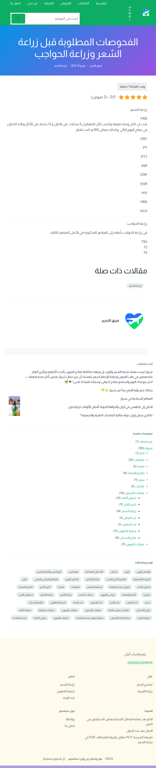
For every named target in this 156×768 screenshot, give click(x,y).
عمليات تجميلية (47, 610)
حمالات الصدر (86, 594)
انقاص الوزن (72, 579)
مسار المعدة (19, 617)
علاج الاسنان (128, 537)
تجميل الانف (128, 498)
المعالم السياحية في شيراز (136, 398)
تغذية (61, 586)
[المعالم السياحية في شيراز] (14, 402)
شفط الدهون (127, 531)
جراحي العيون (108, 594)
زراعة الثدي (66, 594)
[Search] (18, 18)
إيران (126, 571)
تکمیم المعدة (129, 594)
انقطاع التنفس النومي (46, 579)
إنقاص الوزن (143, 571)
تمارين (146, 594)
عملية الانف (144, 617)
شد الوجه (78, 602)
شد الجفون (129, 524)
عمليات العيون (135, 544)
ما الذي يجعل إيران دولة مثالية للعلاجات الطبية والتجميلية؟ (116, 415)
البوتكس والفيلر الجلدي (49, 571)
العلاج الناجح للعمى (116, 579)
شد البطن (130, 517)
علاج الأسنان (143, 610)
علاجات (139, 486)
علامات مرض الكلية (118, 610)
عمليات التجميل (134, 493)
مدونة (149, 448)
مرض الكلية (40, 617)
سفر (141, 479)
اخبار (141, 453)
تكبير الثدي (130, 504)
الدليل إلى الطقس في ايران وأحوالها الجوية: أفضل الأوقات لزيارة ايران (110, 407)
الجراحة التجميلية (141, 579)
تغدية (140, 466)
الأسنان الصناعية (94, 571)
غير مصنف (146, 441)
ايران (24, 579)
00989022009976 (140, 663)
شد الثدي (114, 602)
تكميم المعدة (136, 473)
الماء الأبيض (92, 579)
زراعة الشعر (60, 65)
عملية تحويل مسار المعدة (89, 617)
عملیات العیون (61, 617)
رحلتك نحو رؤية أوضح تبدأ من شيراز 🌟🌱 (127, 390)
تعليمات (139, 459)
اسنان (113, 571)
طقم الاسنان (36, 602)
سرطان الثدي (26, 594)
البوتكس (73, 571)
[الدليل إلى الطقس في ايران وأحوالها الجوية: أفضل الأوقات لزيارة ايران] (14, 410)
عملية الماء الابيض (120, 617)
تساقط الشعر (94, 586)
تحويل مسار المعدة (119, 586)
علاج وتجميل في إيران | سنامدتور (85, 758)
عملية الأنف (25, 610)
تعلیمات (75, 586)
